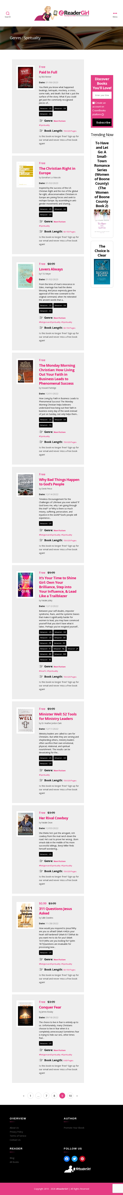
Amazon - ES (59, 643)
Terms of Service (18, 1136)
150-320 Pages (69, 131)
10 (70, 1096)
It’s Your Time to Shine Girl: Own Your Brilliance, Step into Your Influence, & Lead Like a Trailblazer (57, 586)
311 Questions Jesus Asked (55, 911)
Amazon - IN (45, 659)
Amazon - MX (60, 654)
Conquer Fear (50, 1007)
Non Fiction (60, 121)
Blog (12, 1158)
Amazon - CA (45, 114)
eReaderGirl (62, 1188)
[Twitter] (75, 1159)
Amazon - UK (60, 108)
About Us (14, 1128)
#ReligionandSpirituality (50, 322)
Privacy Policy (16, 1132)
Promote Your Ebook (74, 1128)
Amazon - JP (73, 648)
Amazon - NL (59, 648)
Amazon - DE (60, 637)
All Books (14, 1162)
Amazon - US (46, 108)
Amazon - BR (45, 654)
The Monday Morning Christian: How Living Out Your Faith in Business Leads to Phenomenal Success (57, 374)
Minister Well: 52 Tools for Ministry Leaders (57, 716)
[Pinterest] (82, 1159)
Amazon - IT (45, 648)
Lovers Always (51, 269)
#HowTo (42, 671)
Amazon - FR (45, 643)
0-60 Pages (68, 1060)
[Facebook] (67, 1159)
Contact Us (15, 1140)
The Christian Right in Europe (57, 170)
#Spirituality (44, 125)
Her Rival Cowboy (53, 817)
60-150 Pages (69, 231)
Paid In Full (48, 72)
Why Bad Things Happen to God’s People (59, 481)
